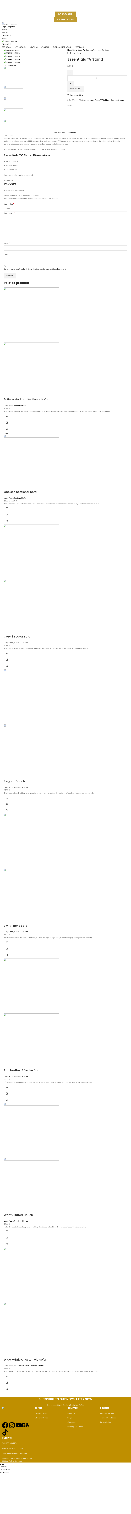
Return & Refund (107, 1413)
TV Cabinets (88, 50)
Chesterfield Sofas (21, 1365)
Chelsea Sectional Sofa (20, 492)
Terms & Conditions (108, 1418)
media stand (119, 100)
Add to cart (75, 89)
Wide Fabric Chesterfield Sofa (25, 1360)
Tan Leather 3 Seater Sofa (22, 1070)
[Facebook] (5, 1425)
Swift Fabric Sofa (15, 926)
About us (71, 1413)
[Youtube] (18, 1425)
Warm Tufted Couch (18, 1215)
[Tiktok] (5, 1432)
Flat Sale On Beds (65, 14)
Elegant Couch (14, 781)
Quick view (7, 429)
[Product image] (31, 370)
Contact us (71, 1422)
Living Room (78, 50)
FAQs (69, 1418)
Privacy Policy (105, 1422)
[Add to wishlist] (7, 416)
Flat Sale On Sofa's (65, 19)
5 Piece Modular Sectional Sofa (26, 399)
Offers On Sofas (41, 1418)
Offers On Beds (41, 1413)
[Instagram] (12, 1425)
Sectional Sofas (20, 405)
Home (70, 50)
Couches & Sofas (21, 642)
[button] (7, 422)
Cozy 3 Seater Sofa (17, 637)
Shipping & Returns (75, 1426)
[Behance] (25, 1425)
